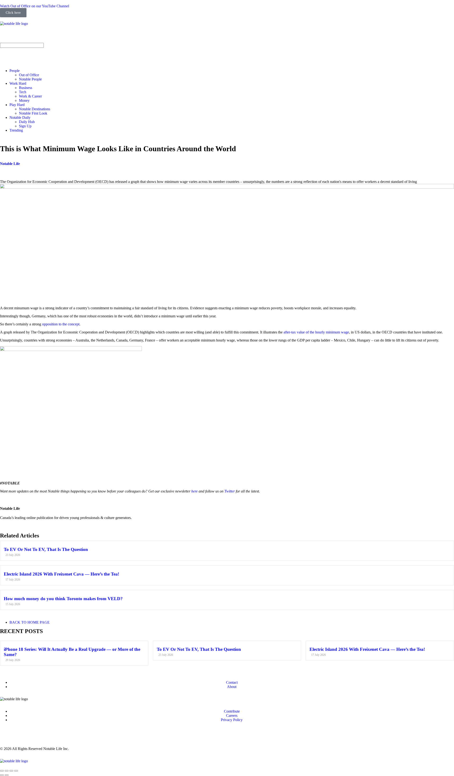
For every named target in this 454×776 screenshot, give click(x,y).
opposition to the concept (60, 324)
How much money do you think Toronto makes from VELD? (63, 598)
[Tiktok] (57, 36)
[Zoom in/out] (16, 771)
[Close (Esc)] (2, 771)
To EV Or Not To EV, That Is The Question (46, 549)
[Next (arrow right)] (7, 775)
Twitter (229, 491)
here (194, 491)
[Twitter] (44, 36)
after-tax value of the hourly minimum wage (316, 332)
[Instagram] (6, 36)
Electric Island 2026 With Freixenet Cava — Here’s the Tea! (61, 574)
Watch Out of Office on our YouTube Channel (34, 6)
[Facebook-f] (19, 36)
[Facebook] (19, 736)
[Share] (7, 771)
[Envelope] (6, 54)
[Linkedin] (31, 36)
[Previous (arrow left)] (2, 775)
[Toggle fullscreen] (11, 771)
